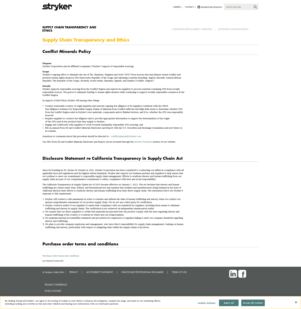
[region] (150, 302)
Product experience (56, 284)
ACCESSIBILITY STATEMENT (99, 272)
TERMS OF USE (179, 272)
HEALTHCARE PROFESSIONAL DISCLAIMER (142, 272)
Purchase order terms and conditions (60, 255)
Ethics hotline (53, 290)
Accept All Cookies (253, 303)
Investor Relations (143, 141)
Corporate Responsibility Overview (192, 29)
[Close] (296, 302)
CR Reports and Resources (233, 29)
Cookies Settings (207, 303)
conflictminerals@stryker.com (126, 136)
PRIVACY (73, 272)
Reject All (229, 303)
